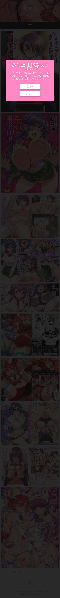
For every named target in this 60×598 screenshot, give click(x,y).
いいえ (30, 93)
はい (30, 86)
